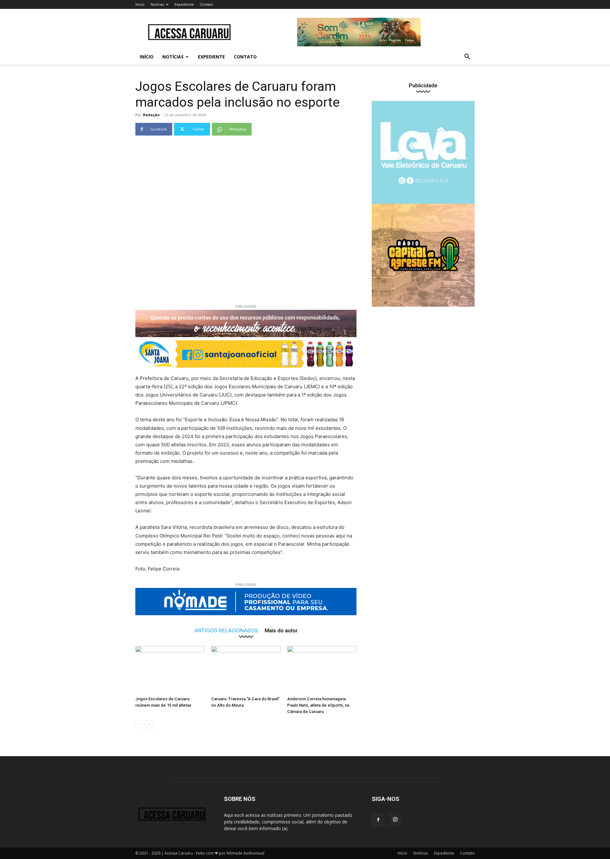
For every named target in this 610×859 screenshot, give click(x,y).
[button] (467, 57)
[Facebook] (378, 820)
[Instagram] (395, 819)
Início (140, 4)
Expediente (184, 4)
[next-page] (149, 724)
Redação (151, 114)
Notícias (157, 4)
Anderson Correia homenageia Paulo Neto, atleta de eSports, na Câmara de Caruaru (318, 705)
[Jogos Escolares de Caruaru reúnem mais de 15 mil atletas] (170, 670)
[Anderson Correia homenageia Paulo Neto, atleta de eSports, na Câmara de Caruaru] (321, 670)
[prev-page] (139, 724)
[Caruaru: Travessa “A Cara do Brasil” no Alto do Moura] (246, 670)
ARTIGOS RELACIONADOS (226, 630)
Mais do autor (281, 630)
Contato (206, 4)
